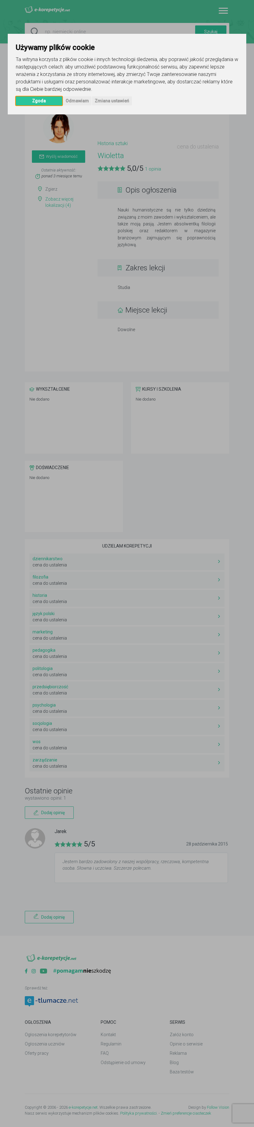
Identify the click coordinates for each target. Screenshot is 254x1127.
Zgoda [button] (39, 100)
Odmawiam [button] (77, 100)
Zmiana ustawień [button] (112, 100)
